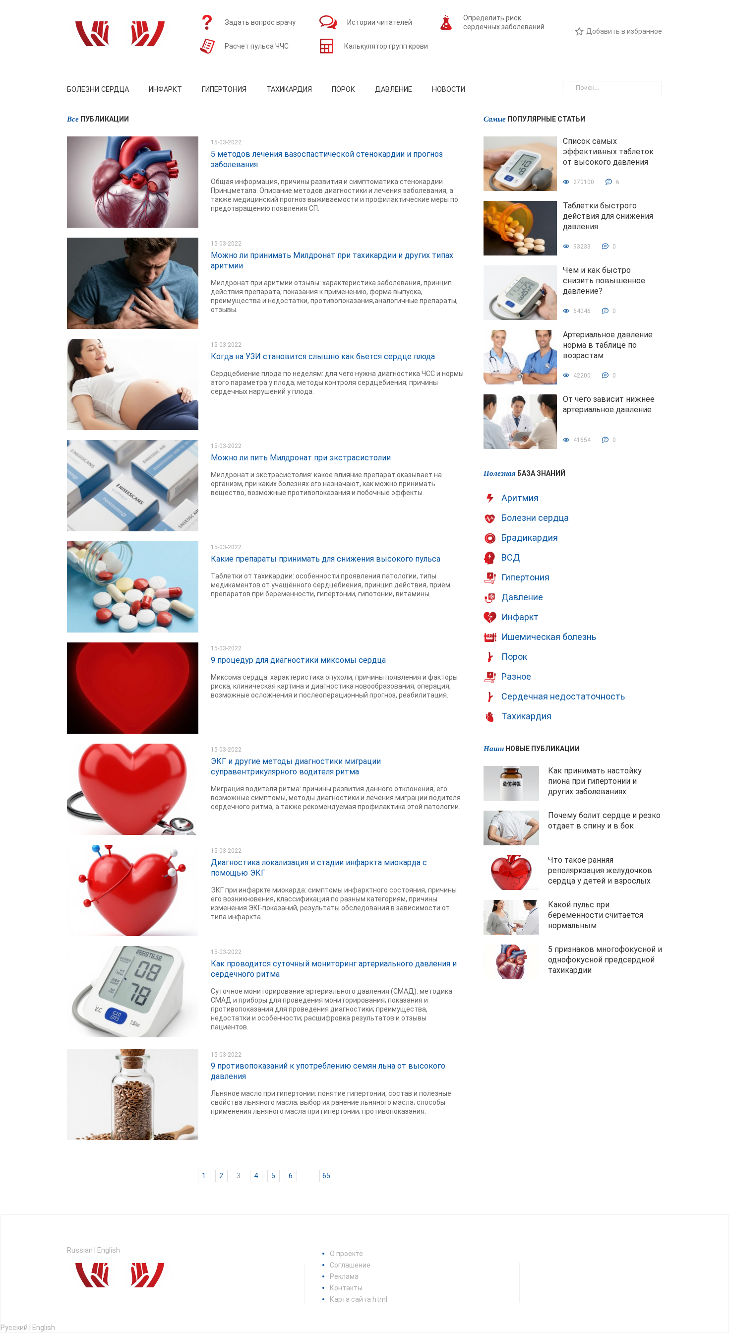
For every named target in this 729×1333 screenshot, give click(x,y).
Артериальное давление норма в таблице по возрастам (608, 345)
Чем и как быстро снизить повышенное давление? (604, 280)
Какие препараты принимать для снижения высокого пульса (325, 559)
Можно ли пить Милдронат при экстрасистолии (301, 457)
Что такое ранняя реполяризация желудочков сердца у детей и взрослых (600, 870)
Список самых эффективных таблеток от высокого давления (608, 151)
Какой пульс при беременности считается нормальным (595, 915)
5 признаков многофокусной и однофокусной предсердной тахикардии (605, 960)
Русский (14, 1328)
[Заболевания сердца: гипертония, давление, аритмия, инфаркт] (120, 37)
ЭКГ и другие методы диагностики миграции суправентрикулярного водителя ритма (296, 766)
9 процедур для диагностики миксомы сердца (298, 660)
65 (326, 1176)
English (108, 1250)
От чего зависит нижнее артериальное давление (609, 404)
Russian (80, 1250)
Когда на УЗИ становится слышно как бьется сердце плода (323, 356)
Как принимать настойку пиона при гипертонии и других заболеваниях (595, 781)
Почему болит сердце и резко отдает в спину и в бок (604, 820)
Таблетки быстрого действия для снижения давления (608, 216)
